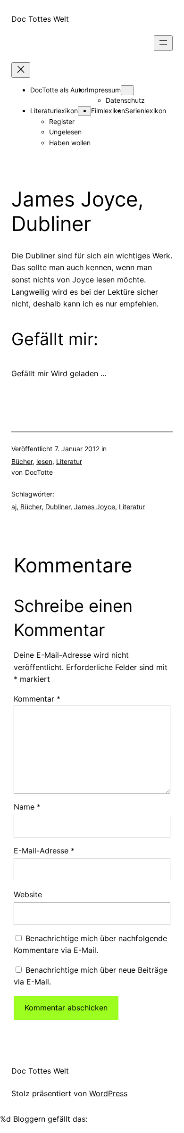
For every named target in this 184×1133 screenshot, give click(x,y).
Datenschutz (125, 100)
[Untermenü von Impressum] (127, 90)
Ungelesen (65, 132)
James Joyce (94, 507)
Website (28, 894)
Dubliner (57, 507)
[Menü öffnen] (163, 43)
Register (62, 121)
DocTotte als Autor (58, 90)
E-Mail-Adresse (44, 850)
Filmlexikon (108, 111)
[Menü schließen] (20, 70)
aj (14, 507)
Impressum (104, 90)
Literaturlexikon (54, 111)
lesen (44, 461)
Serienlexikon (145, 111)
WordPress (108, 1093)
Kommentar (37, 698)
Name (27, 806)
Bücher (22, 461)
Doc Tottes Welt (40, 19)
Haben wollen (70, 143)
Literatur (69, 461)
